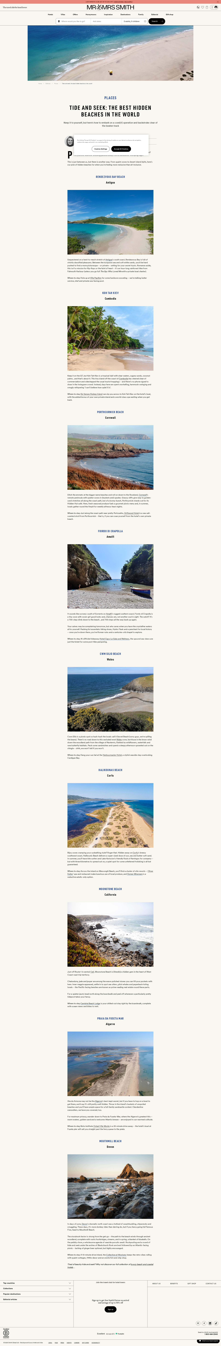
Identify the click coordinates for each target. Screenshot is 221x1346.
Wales (119, 739)
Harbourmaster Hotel (112, 755)
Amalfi (109, 614)
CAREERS (76, 1342)
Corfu (135, 853)
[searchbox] (76, 21)
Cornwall (143, 495)
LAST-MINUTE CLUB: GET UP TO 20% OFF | (109, 2)
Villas (63, 15)
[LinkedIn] (210, 1323)
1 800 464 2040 (211, 1334)
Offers (75, 15)
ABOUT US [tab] (156, 1283)
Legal (50, 1342)
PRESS (62, 1342)
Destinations (125, 15)
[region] (111, 145)
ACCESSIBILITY (96, 1342)
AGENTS (69, 1342)
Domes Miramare (135, 874)
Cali (92, 972)
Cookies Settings (100, 149)
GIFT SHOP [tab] (192, 1283)
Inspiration (108, 15)
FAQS (56, 1342)
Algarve (98, 1101)
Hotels (50, 15)
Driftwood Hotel (131, 513)
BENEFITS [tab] (174, 1283)
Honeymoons (91, 15)
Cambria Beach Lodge (90, 1003)
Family (141, 15)
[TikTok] (216, 1323)
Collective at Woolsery (116, 1255)
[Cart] (207, 7)
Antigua (108, 259)
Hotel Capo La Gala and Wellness (114, 639)
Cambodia (123, 378)
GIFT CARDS (85, 1342)
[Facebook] (204, 1323)
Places (56, 83)
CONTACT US (211, 1283)
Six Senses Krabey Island (91, 394)
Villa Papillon (96, 278)
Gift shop (169, 15)
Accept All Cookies (121, 149)
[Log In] (214, 7)
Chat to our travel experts (210, 1341)
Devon (84, 1224)
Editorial (154, 15)
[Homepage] (110, 7)
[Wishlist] (202, 7)
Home (40, 83)
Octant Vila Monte (101, 1126)
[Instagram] (198, 1323)
